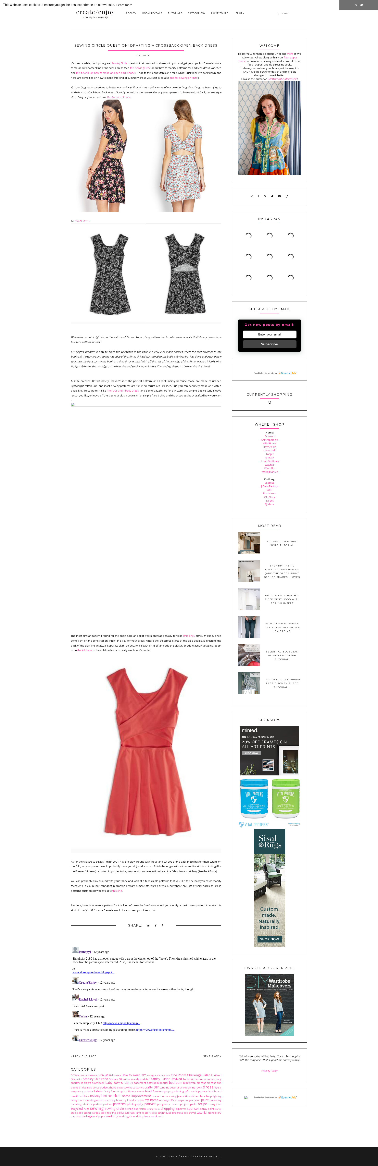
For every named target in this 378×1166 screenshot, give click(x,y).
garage (167, 1091)
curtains (164, 1087)
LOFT (269, 490)
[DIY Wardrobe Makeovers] (269, 1035)
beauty (163, 1083)
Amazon (269, 436)
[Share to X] (148, 925)
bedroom (175, 1082)
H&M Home (269, 443)
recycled (77, 1108)
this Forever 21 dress (119, 97)
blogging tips (214, 1082)
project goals (188, 1104)
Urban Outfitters (269, 461)
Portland (216, 1075)
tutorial (202, 1112)
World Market (269, 472)
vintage (87, 1116)
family (107, 1091)
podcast (150, 1104)
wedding (112, 1116)
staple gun (77, 1112)
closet (120, 1087)
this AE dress (81, 221)
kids (187, 1096)
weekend (156, 1116)
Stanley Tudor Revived (165, 1079)
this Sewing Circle (140, 68)
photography (135, 1104)
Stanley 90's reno (95, 1079)
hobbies (84, 1096)
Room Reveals (152, 13)
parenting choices (81, 1104)
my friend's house (133, 1100)
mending (90, 1100)
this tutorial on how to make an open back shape (105, 73)
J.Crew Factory (269, 486)
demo (184, 1087)
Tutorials (175, 13)
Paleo (206, 1075)
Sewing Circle (119, 63)
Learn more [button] (124, 5)
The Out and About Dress (123, 390)
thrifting (140, 1112)
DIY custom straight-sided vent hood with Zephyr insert (282, 599)
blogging (201, 1082)
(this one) (188, 636)
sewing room (153, 1109)
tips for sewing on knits (183, 77)
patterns (119, 1104)
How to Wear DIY (133, 1075)
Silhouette (76, 1079)
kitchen (195, 1096)
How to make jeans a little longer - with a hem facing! (282, 627)
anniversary (214, 1079)
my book (117, 1100)
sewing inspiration (135, 1108)
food (148, 1091)
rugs (86, 1109)
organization (193, 1100)
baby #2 (119, 1083)
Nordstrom (269, 493)
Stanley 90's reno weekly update (129, 1079)
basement (140, 1083)
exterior (88, 1091)
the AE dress (84, 650)
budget (104, 1087)
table (104, 1112)
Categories (196, 13)
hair (193, 1091)
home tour (158, 1096)
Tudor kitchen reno (194, 1079)
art (85, 1082)
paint (204, 1100)
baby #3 (128, 1083)
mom (290, 53)
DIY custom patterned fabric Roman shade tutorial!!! (282, 683)
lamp (209, 1096)
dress (208, 1087)
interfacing (171, 1096)
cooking (127, 1087)
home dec (110, 1095)
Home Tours (219, 13)
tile (146, 1112)
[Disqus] (146, 994)
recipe (202, 1104)
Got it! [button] (359, 5)
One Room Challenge (186, 1075)
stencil (87, 1112)
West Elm (269, 468)
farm (113, 1091)
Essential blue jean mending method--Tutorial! (282, 655)
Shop (239, 13)
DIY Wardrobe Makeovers (85, 1075)
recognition (215, 1104)
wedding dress (141, 1116)
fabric (98, 1091)
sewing (97, 1108)
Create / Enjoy (178, 1156)
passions (107, 1104)
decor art (175, 1087)
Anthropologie (269, 440)
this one (117, 891)
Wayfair (269, 465)
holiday (95, 1096)
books (74, 1087)
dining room (195, 1087)
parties (97, 1104)
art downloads (96, 1082)
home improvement (136, 1096)
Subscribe (269, 344)
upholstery (214, 1112)
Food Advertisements (264, 373)
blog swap (189, 1083)
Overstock (269, 450)
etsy (80, 1091)
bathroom (153, 1083)
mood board (103, 1100)
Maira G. (215, 1156)
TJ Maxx (269, 457)
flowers (140, 1091)
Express (269, 482)
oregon (181, 1100)
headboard (214, 1091)
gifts (187, 1091)
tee (109, 1112)
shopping (168, 1108)
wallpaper (99, 1116)
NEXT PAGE (211, 1056)
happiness (201, 1091)
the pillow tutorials (123, 1112)
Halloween (115, 1075)
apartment (77, 1082)
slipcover (181, 1108)
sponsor (193, 1108)
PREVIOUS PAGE (84, 1056)
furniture (158, 1091)
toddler (153, 1112)
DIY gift (104, 1075)
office (173, 1100)
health (75, 1096)
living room (77, 1100)
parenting (215, 1100)
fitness (132, 1091)
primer (175, 1104)
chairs (112, 1087)
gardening (177, 1091)
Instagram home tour (158, 1075)
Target (269, 454)
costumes (138, 1087)
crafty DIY (152, 1087)
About (130, 13)
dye (216, 1087)
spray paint (207, 1109)
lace (202, 1096)
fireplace (122, 1091)
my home (151, 1100)
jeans (180, 1096)
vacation (76, 1116)
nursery (164, 1100)
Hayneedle (269, 447)
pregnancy (163, 1104)
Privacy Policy (269, 1071)
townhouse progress (170, 1112)
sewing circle (114, 1108)
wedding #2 (125, 1116)
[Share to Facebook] (156, 925)
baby (108, 1082)
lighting (217, 1096)
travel (192, 1112)
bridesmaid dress (89, 1087)
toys (186, 1112)
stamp (218, 1109)
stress (96, 1112)
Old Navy (269, 497)
